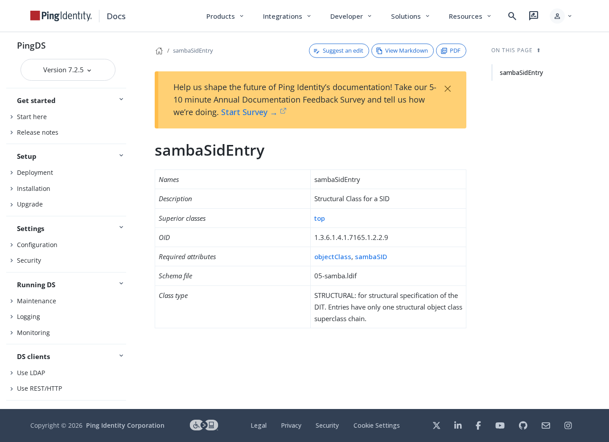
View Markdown (406, 50)
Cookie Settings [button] (377, 425)
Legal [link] (259, 425)
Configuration (37, 244)
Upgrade (30, 204)
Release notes (37, 132)
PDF (455, 50)
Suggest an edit (343, 50)
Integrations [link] (288, 16)
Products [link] (225, 16)
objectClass (332, 256)
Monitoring (33, 332)
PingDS (31, 45)
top (319, 218)
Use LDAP (31, 372)
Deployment (35, 172)
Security (29, 260)
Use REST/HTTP (39, 388)
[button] (561, 16)
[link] (61, 16)
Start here (32, 116)
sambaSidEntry (193, 50)
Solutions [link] (411, 16)
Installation (33, 188)
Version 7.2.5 (64, 69)
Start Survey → (249, 112)
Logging (28, 316)
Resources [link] (471, 16)
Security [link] (327, 425)
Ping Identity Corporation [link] (125, 425)
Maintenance (36, 301)
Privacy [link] (291, 425)
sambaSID (371, 256)
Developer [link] (351, 16)
